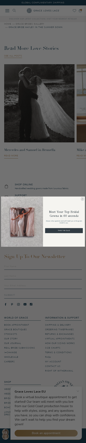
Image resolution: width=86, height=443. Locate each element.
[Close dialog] (82, 198)
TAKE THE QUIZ (64, 231)
